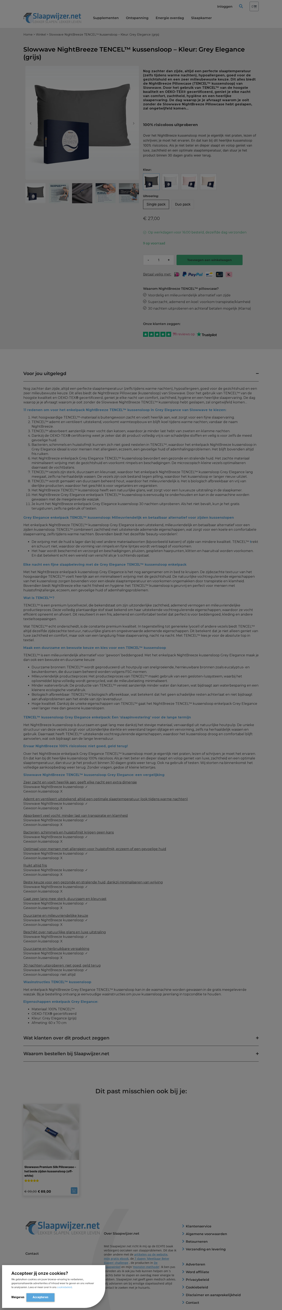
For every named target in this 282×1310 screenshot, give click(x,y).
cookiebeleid (64, 1287)
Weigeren (17, 1297)
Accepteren (40, 1297)
